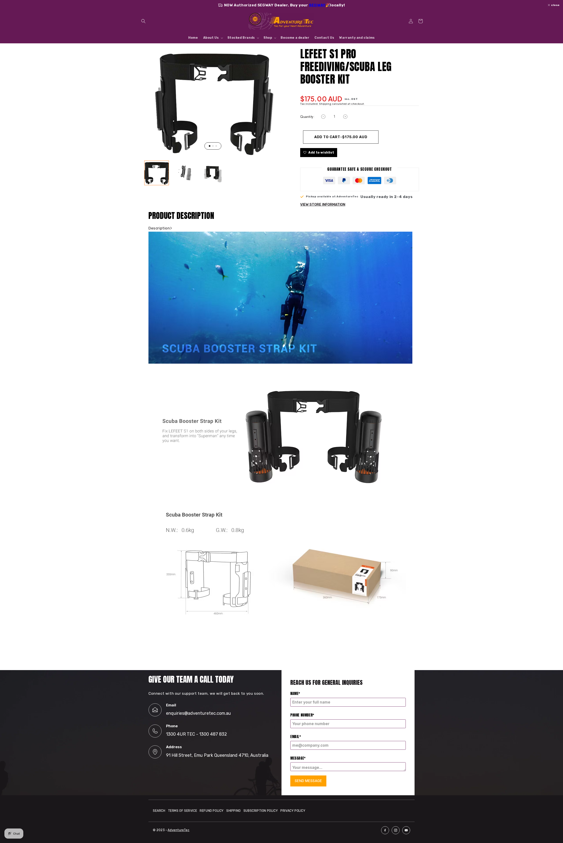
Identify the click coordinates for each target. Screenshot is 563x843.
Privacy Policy (292, 811)
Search (159, 811)
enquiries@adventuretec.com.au (198, 713)
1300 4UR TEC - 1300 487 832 (196, 734)
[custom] (385, 830)
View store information (322, 204)
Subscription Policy (260, 811)
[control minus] (323, 116)
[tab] (209, 146)
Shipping (233, 811)
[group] (156, 173)
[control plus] (345, 116)
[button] (143, 21)
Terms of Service (182, 811)
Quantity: (307, 116)
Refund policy (212, 811)
